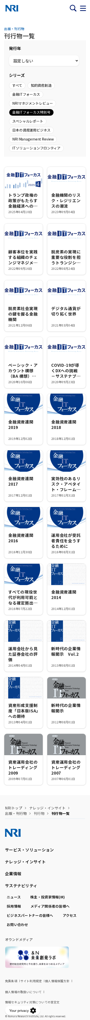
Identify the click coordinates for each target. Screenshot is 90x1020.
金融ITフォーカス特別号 (31, 112)
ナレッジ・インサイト (47, 807)
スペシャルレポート (27, 121)
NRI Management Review (33, 139)
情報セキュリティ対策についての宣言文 (32, 1002)
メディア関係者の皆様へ (50, 906)
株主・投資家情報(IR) (47, 896)
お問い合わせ (17, 924)
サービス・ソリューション (29, 850)
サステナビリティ (21, 885)
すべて (17, 85)
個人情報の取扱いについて (23, 992)
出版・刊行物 (16, 813)
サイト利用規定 (31, 981)
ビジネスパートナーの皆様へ (30, 915)
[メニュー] (83, 8)
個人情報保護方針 (57, 981)
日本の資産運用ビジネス (31, 130)
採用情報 (14, 906)
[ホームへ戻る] (12, 8)
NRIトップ (13, 807)
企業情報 (13, 874)
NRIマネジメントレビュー (32, 103)
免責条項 (11, 981)
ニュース (14, 896)
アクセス (70, 915)
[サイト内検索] (73, 8)
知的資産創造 (41, 85)
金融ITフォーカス (26, 94)
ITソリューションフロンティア (36, 147)
